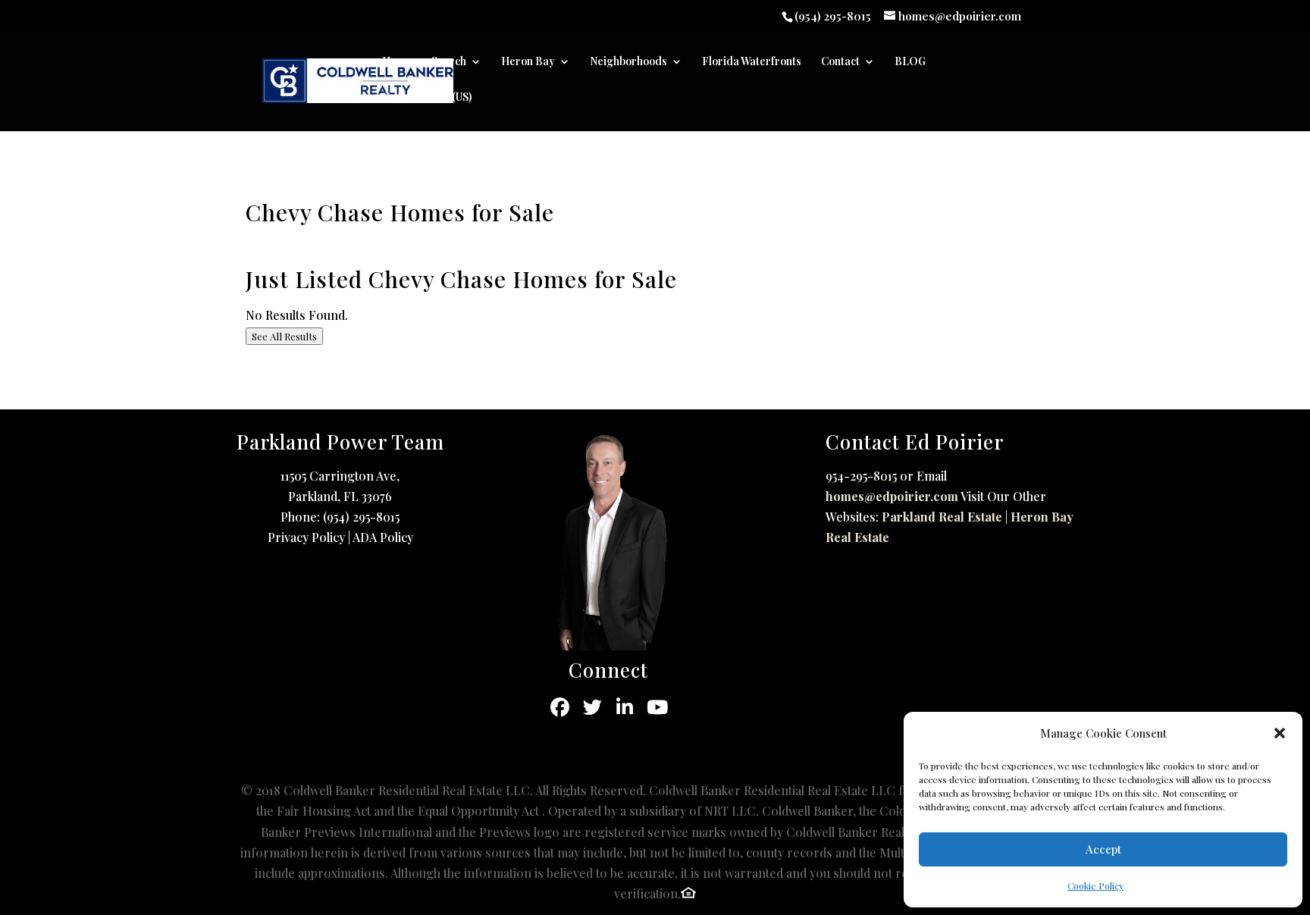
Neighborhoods (628, 62)
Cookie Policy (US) (427, 98)
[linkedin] (625, 708)
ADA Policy (383, 537)
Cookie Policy (1095, 885)
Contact (840, 62)
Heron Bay (528, 62)
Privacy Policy (306, 537)
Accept (1103, 849)
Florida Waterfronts (751, 62)
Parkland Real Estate (942, 517)
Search (448, 62)
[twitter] (592, 708)
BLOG (910, 62)
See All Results (284, 336)
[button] (1279, 733)
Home (397, 62)
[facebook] (560, 708)
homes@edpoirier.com (892, 496)
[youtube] (658, 708)
